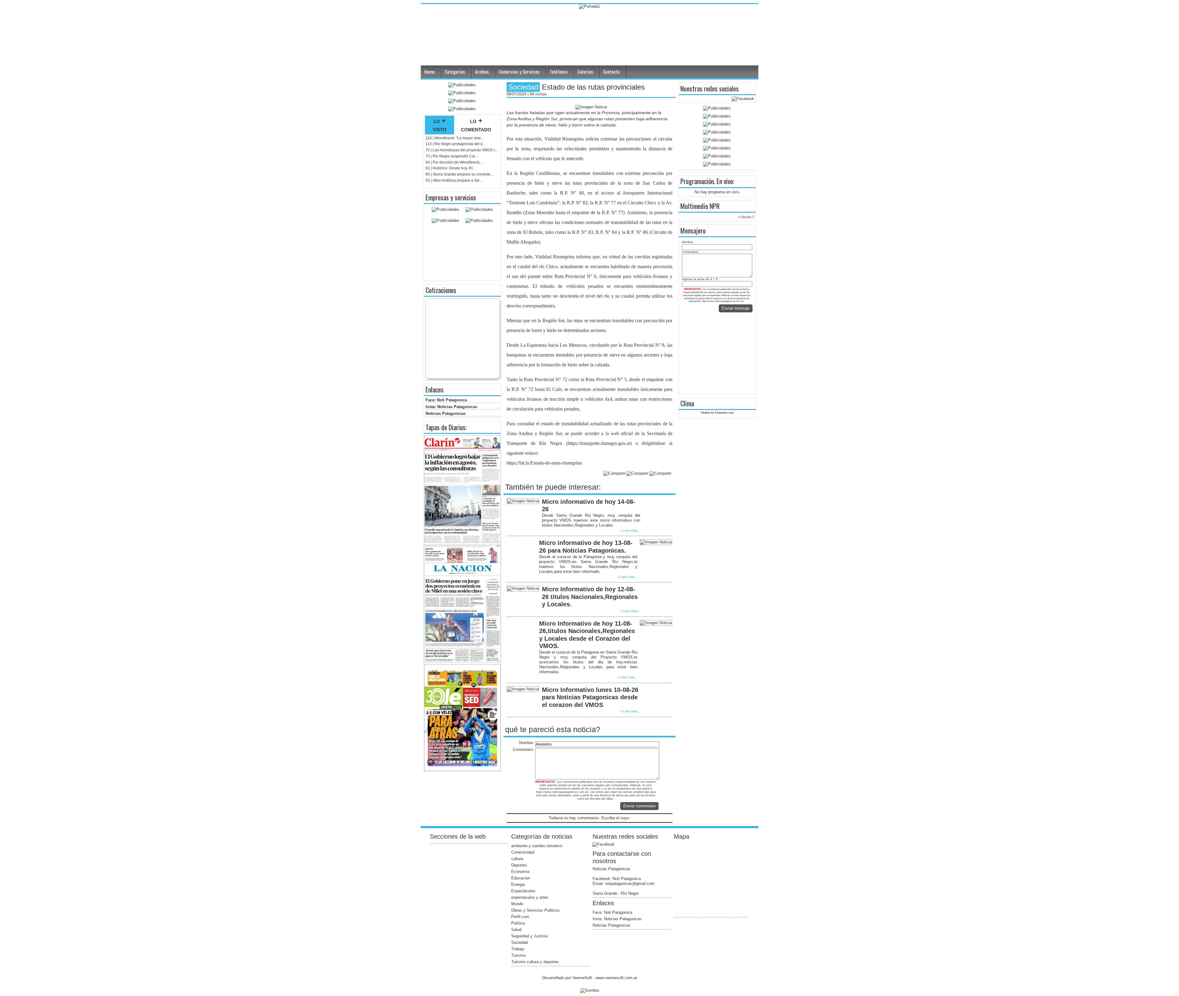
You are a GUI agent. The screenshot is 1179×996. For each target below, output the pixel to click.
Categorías (455, 71)
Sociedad (519, 942)
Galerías (585, 71)
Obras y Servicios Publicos (535, 910)
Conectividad (522, 852)
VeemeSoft (582, 977)
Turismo (518, 955)
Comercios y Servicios (519, 71)
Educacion (520, 878)
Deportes (519, 865)
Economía (520, 871)
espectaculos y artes (529, 897)
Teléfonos (559, 71)
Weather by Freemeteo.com (717, 412)
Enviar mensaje (735, 308)
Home (429, 71)
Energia (518, 884)
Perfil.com (520, 916)
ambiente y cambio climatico (536, 846)
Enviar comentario (639, 806)
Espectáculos (523, 891)
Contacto (611, 71)
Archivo (482, 71)
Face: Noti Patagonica (446, 400)
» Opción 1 (746, 217)
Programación (697, 181)
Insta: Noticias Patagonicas (451, 406)
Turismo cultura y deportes (535, 961)
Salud (516, 929)
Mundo (517, 903)
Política (518, 923)
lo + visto (439, 125)
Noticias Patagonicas (445, 413)
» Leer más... (630, 530)
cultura (517, 858)
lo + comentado (476, 125)
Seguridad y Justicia (529, 936)
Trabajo (517, 949)
